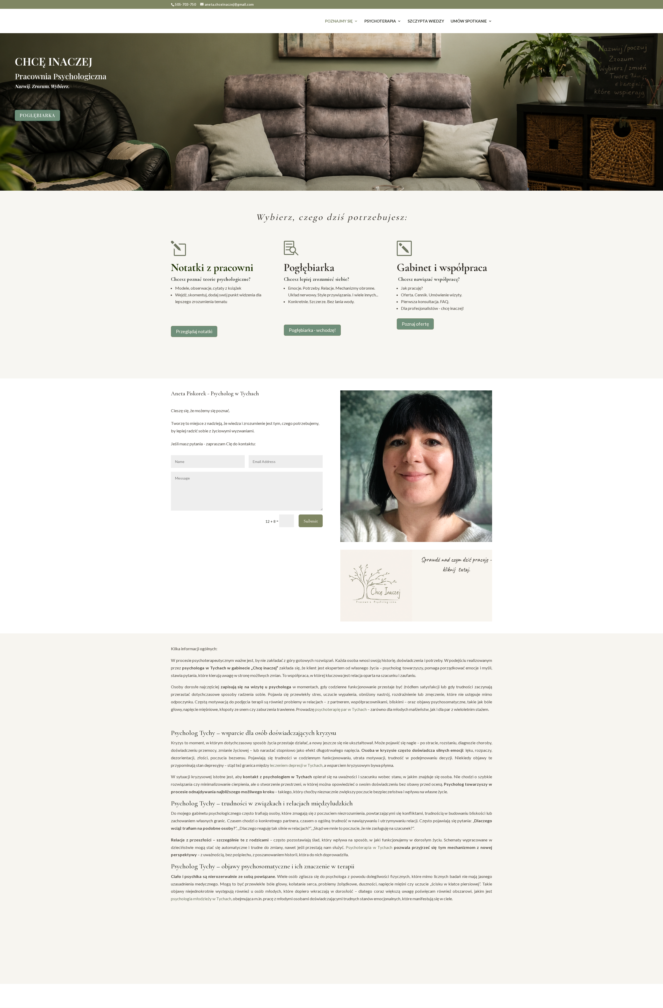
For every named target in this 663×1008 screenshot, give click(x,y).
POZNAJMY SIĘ (339, 21)
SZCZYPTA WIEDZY (426, 21)
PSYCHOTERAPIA (380, 21)
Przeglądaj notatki (194, 331)
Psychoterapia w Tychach (369, 847)
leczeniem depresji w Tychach (296, 765)
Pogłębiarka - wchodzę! (312, 330)
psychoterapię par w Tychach (341, 709)
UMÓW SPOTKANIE (469, 21)
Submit (311, 521)
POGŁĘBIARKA (37, 115)
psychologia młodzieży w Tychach (201, 898)
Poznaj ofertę (415, 324)
